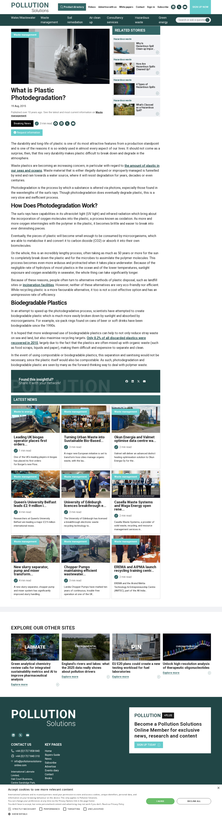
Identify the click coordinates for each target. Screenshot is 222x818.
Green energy (163, 20)
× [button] (218, 788)
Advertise (50, 766)
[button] (9, 809)
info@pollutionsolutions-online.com (28, 763)
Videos (92, 7)
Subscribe (162, 7)
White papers (126, 7)
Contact (140, 7)
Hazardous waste (142, 20)
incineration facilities (38, 285)
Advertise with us (107, 7)
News (48, 758)
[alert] (111, 801)
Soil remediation (75, 20)
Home (48, 751)
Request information (28, 132)
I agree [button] (160, 801)
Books (48, 778)
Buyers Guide (52, 754)
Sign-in (151, 7)
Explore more (19, 684)
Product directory (74, 7)
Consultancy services (115, 20)
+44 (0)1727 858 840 (28, 751)
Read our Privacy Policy (113, 804)
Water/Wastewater (23, 17)
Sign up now (200, 7)
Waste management (49, 20)
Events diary (52, 770)
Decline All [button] (194, 801)
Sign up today (146, 744)
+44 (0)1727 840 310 (28, 756)
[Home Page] (30, 7)
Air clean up (94, 20)
